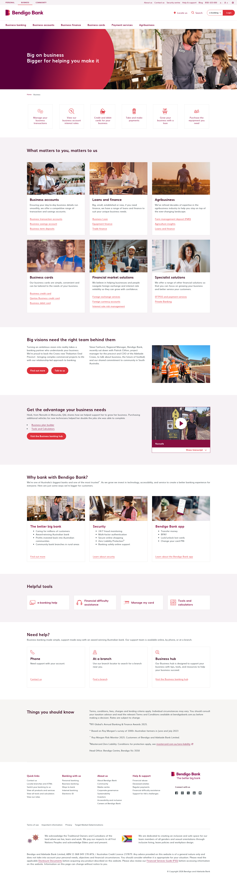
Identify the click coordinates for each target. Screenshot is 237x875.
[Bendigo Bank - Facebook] (176, 792)
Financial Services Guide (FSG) (162, 860)
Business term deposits (42, 228)
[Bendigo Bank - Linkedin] (194, 792)
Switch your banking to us (39, 787)
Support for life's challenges (145, 793)
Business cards (96, 25)
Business (26, 2)
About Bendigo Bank (107, 780)
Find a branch (100, 679)
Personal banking (70, 780)
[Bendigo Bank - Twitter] (188, 792)
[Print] (232, 2)
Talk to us (60, 370)
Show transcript (194, 449)
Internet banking (70, 790)
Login (228, 12)
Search (199, 12)
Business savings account (43, 223)
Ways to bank (68, 787)
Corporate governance (107, 790)
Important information (52, 824)
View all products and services (41, 790)
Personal (10, 2)
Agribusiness (146, 25)
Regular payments (141, 787)
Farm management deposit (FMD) (173, 219)
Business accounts (43, 25)
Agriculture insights (165, 223)
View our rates (33, 796)
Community (41, 2)
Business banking (15, 25)
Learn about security (104, 556)
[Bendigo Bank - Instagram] (182, 792)
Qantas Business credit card (45, 298)
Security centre (173, 2)
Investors (101, 796)
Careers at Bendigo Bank (109, 803)
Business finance (71, 25)
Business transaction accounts (46, 219)
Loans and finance (165, 228)
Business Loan (100, 219)
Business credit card (40, 293)
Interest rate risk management (108, 306)
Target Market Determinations (89, 824)
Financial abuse (140, 780)
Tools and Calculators (43, 428)
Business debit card (40, 303)
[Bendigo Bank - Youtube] (200, 792)
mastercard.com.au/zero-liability (173, 744)
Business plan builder (43, 424)
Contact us (159, 2)
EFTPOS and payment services (171, 296)
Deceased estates (141, 783)
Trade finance (99, 228)
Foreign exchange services (106, 296)
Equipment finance (102, 223)
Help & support (189, 2)
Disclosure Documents (50, 860)
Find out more (37, 370)
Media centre (103, 787)
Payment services (122, 25)
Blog (201, 2)
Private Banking (163, 301)
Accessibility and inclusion (109, 800)
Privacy (68, 824)
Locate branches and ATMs (39, 783)
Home (29, 94)
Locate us (182, 12)
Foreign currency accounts (106, 301)
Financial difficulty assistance (146, 790)
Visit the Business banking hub (46, 436)
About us (148, 2)
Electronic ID (68, 793)
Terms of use (33, 824)
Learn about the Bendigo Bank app (174, 556)
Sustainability (103, 793)
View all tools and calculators (40, 793)
